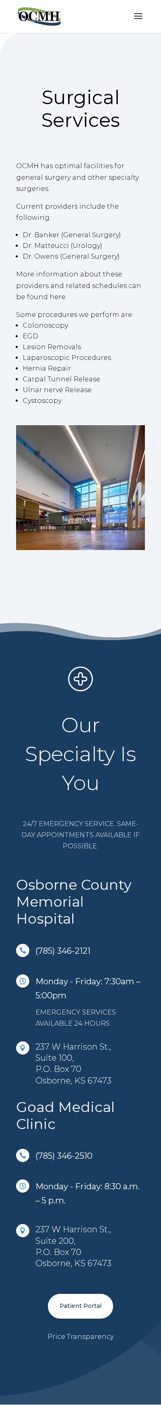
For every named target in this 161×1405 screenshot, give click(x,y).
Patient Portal (80, 1306)
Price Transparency (80, 1337)
